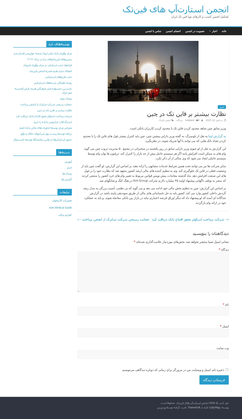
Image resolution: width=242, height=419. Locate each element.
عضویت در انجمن (195, 31)
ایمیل (224, 326)
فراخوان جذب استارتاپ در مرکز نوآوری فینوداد (47, 65)
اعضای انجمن (173, 31)
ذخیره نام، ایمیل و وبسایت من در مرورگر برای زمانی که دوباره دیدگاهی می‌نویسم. (173, 370)
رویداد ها (67, 173)
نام (226, 304)
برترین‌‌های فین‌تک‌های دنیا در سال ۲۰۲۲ (49, 59)
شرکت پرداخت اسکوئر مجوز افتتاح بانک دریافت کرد (190, 219)
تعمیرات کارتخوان (62, 200)
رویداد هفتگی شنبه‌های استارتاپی (53, 82)
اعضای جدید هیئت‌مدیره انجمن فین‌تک (50, 71)
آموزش (68, 161)
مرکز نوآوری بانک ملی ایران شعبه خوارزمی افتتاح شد (43, 53)
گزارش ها (66, 179)
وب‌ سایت (222, 348)
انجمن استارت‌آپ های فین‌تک (176, 9)
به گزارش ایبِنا (217, 136)
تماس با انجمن (153, 31)
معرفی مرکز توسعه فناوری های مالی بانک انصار (45, 127)
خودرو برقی (65, 214)
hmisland (190, 120)
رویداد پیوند (66, 98)
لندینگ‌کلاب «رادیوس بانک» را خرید (52, 122)
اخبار (214, 31)
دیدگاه (224, 249)
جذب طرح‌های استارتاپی (58, 76)
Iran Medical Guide (60, 207)
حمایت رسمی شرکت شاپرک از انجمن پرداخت (113, 219)
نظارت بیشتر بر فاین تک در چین (54, 110)
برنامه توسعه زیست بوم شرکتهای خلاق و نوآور (46, 133)
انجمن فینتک (165, 120)
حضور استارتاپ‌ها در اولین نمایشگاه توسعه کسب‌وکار (42, 139)
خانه (224, 31)
